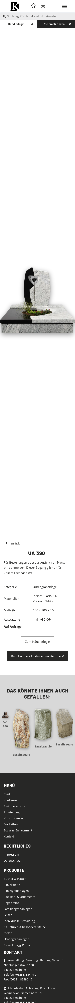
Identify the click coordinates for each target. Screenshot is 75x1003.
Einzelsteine (12, 885)
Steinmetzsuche (14, 806)
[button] (64, 6)
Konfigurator (12, 800)
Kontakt (9, 836)
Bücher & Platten (15, 879)
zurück (15, 543)
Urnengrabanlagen (16, 939)
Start (7, 794)
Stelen (8, 933)
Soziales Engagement (18, 830)
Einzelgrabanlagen (16, 891)
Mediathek (11, 824)
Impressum (11, 854)
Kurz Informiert (14, 818)
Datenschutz (12, 860)
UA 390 (5, 724)
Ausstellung (12, 812)
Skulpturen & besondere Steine (25, 927)
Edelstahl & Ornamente (19, 897)
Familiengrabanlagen (18, 909)
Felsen (8, 915)
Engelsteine (11, 903)
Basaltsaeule (21, 755)
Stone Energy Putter (17, 945)
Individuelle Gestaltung (19, 921)
